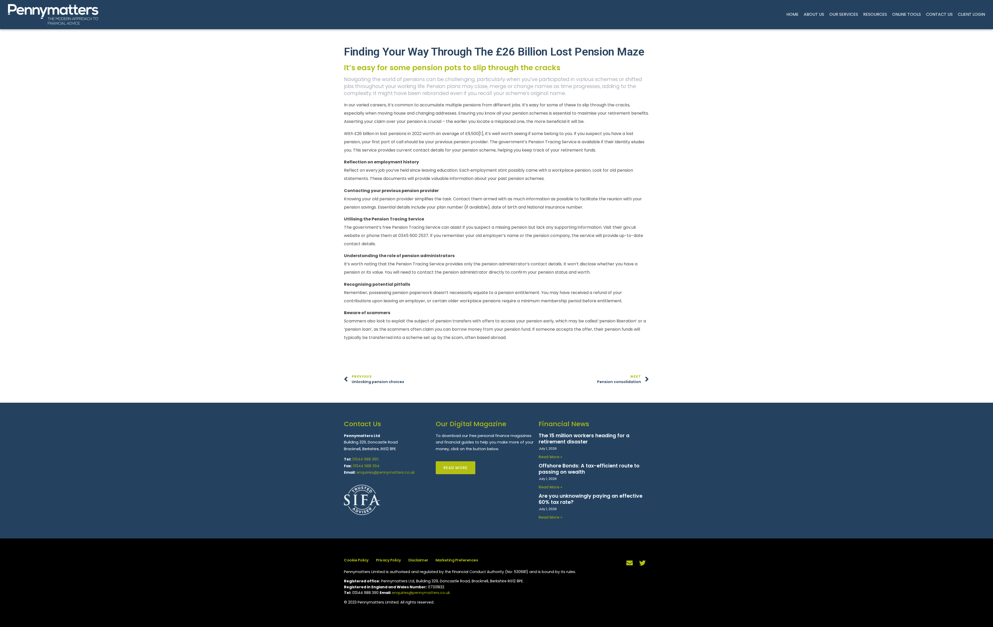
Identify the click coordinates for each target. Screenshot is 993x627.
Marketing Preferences (456, 560)
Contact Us (939, 14)
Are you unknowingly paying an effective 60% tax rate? (590, 499)
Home (792, 14)
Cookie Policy (356, 560)
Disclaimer (418, 560)
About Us (814, 14)
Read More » (550, 456)
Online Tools (906, 14)
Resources (875, 14)
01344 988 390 (365, 459)
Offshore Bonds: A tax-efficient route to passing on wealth (589, 468)
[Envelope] (629, 563)
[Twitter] (642, 563)
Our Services (843, 14)
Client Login (971, 14)
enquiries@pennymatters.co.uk (386, 472)
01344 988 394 (366, 466)
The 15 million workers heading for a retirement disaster (584, 438)
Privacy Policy (388, 560)
